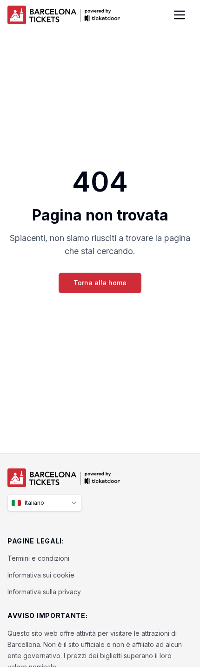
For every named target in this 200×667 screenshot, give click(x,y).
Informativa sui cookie (40, 575)
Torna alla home (100, 283)
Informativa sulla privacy (44, 592)
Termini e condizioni (38, 558)
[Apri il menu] (179, 15)
